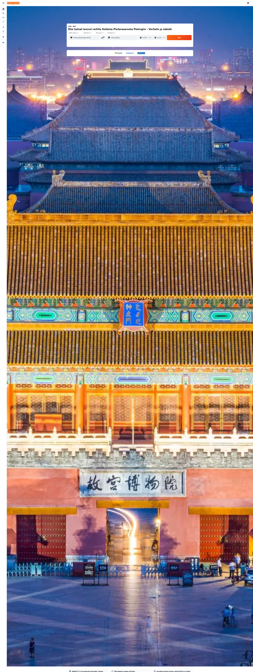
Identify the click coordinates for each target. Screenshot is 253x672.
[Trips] (3, 37)
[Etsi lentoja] (3, 9)
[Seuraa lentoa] (3, 31)
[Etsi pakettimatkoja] (3, 22)
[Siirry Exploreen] (3, 27)
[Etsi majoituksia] (3, 13)
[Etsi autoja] (3, 17)
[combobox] (74, 33)
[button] (3, 3)
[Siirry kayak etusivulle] (13, 3)
